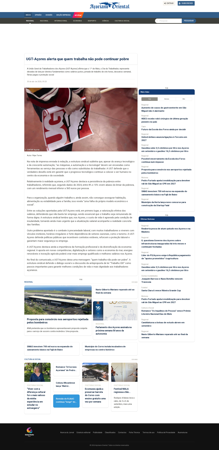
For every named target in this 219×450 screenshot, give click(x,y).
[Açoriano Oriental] (29, 437)
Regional (30, 21)
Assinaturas (182, 432)
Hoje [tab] (149, 99)
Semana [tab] (166, 99)
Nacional (44, 21)
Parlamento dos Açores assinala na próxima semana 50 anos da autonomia (114, 330)
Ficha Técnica (134, 432)
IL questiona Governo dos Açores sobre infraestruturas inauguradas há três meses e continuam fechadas (163, 243)
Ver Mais (135, 282)
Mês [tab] (183, 99)
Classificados (110, 432)
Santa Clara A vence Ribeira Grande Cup (161, 290)
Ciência (105, 21)
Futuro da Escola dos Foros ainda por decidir (163, 129)
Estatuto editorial (83, 432)
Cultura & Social (122, 21)
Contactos (122, 432)
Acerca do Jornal (67, 432)
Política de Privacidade (166, 432)
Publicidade (97, 432)
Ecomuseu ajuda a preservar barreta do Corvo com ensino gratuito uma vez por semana (95, 395)
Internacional (60, 21)
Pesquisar (189, 21)
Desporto (92, 21)
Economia (77, 21)
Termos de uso (148, 432)
